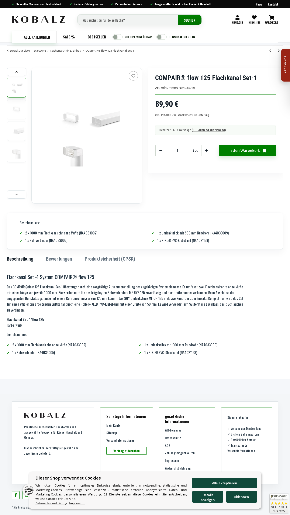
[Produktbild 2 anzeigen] (16, 109)
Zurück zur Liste (20, 50)
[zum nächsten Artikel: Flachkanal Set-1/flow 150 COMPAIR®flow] (279, 50)
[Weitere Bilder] (16, 194)
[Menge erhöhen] (206, 150)
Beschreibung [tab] (20, 259)
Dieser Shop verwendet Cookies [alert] (68, 478)
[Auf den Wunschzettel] (133, 75)
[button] (237, 19)
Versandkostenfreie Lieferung (191, 115)
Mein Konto (113, 425)
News (259, 4)
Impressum (172, 460)
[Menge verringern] (160, 150)
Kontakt (273, 4)
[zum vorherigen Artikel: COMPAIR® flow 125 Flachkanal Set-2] (270, 50)
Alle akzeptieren (224, 483)
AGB (167, 445)
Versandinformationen (120, 440)
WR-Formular (173, 430)
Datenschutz (173, 437)
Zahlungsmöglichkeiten (180, 452)
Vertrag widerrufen (126, 450)
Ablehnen (241, 497)
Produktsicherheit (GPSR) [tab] (110, 259)
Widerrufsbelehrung (178, 468)
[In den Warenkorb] (10, 61)
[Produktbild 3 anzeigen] (16, 131)
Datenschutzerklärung (51, 503)
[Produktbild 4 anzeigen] (16, 152)
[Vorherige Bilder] (16, 72)
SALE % (69, 37)
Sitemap (111, 432)
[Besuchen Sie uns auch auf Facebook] (16, 495)
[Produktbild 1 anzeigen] (16, 87)
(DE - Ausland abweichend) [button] (209, 130)
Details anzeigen (208, 497)
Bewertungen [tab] (59, 259)
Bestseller (97, 37)
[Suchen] (189, 20)
